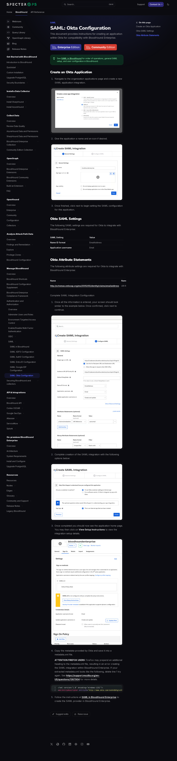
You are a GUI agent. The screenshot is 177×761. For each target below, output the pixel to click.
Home (9, 12)
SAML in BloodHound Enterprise (99, 697)
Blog (14, 43)
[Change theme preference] (168, 4)
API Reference (37, 12)
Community (17, 27)
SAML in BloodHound (71, 58)
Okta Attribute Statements (147, 35)
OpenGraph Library (21, 38)
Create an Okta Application (148, 26)
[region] (86, 283)
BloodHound (21, 12)
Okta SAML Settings (145, 31)
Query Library (18, 32)
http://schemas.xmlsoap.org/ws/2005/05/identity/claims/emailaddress (84, 286)
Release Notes (19, 49)
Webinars (16, 21)
